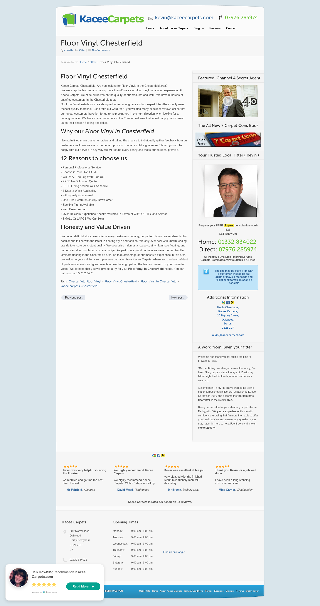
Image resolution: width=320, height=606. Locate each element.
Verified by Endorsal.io (44, 592)
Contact (231, 28)
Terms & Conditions (193, 591)
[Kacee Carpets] (103, 27)
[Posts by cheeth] (68, 50)
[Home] (83, 62)
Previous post (74, 297)
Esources (219, 591)
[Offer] (82, 50)
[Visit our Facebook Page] (228, 302)
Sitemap (230, 591)
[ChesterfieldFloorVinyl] (85, 281)
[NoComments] (99, 50)
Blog (195, 29)
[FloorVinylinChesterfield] (159, 281)
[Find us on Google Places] (223, 302)
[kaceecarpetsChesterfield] (79, 286)
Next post (177, 297)
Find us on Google (174, 552)
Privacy (208, 591)
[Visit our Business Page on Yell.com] (232, 302)
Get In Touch (252, 591)
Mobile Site (144, 591)
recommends (59, 574)
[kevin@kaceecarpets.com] (184, 17)
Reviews (215, 28)
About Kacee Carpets (174, 28)
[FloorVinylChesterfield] (121, 281)
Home (150, 28)
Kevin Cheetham (227, 307)
